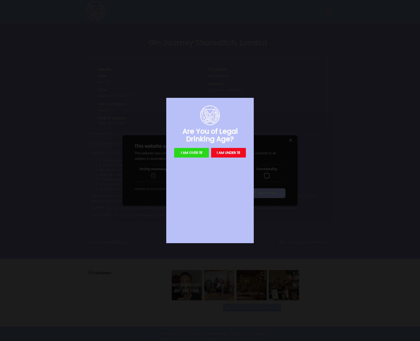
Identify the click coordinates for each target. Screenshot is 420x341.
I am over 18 (191, 152)
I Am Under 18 (228, 152)
